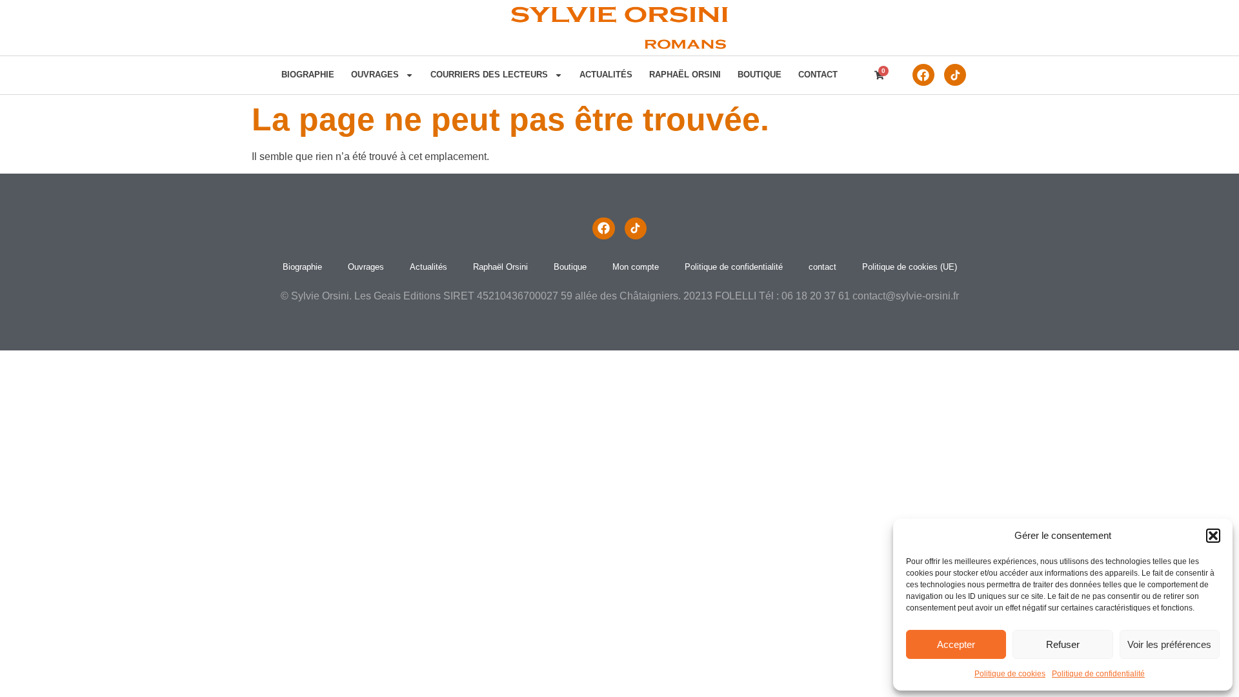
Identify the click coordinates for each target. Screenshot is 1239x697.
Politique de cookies (1009, 673)
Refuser (1063, 644)
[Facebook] (923, 75)
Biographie (307, 74)
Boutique (759, 74)
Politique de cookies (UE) (909, 267)
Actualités (605, 74)
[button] (1213, 535)
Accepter (956, 644)
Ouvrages (375, 74)
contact (818, 74)
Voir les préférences (1169, 644)
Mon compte (635, 267)
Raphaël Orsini (685, 74)
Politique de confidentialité (1098, 673)
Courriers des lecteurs (489, 74)
